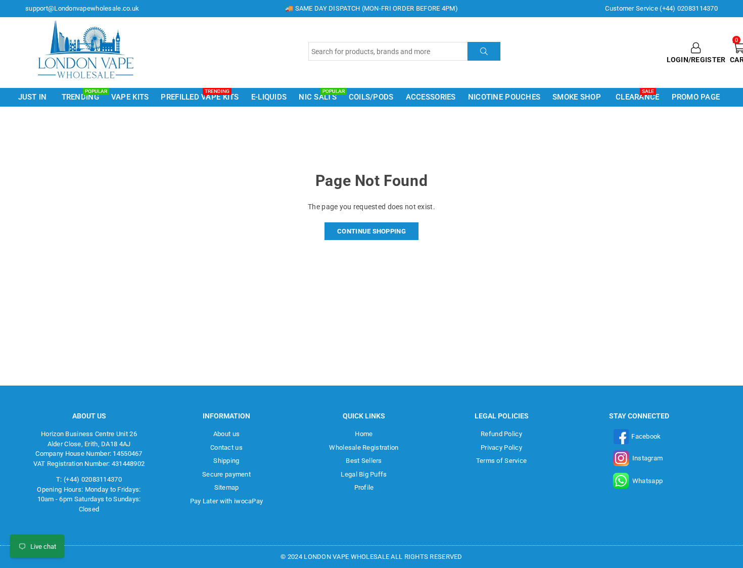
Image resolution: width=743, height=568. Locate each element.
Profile (364, 487)
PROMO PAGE (696, 97)
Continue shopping (371, 231)
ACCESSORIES (431, 97)
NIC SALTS (319, 96)
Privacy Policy (501, 447)
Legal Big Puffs (364, 474)
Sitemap (226, 487)
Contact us (226, 447)
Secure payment (226, 474)
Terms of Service (501, 460)
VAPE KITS (130, 97)
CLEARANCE (638, 96)
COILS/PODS (371, 97)
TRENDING (82, 96)
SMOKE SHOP (576, 97)
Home (364, 434)
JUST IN (32, 97)
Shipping (226, 460)
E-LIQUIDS (269, 97)
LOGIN (677, 60)
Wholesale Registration (363, 447)
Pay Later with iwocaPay (226, 501)
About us (226, 434)
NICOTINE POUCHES (504, 97)
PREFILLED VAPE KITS (200, 96)
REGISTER (708, 60)
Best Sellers (364, 460)
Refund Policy (501, 434)
